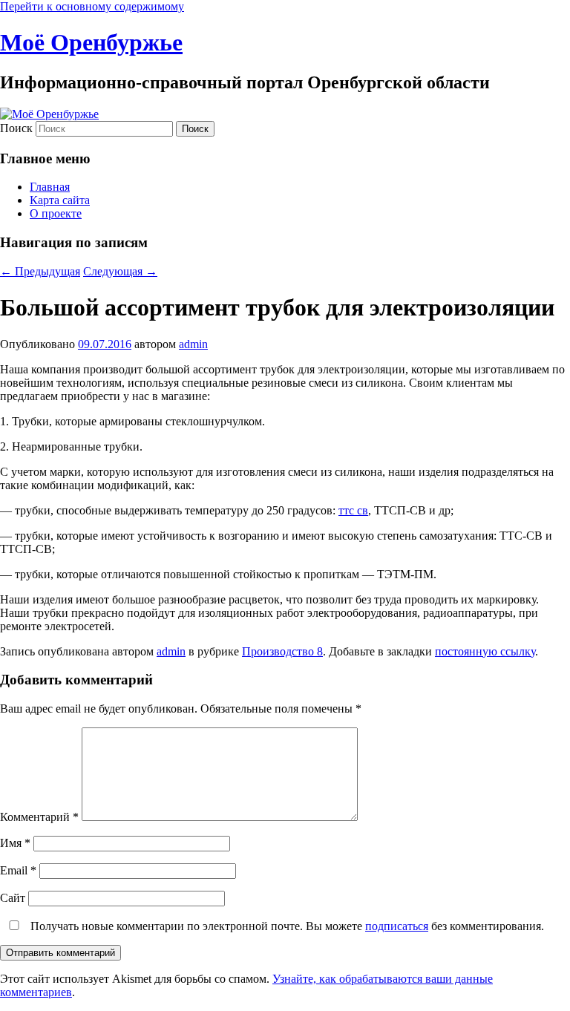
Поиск (16, 128)
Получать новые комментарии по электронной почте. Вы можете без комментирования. (285, 926)
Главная (50, 186)
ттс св (353, 510)
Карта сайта (60, 200)
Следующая (120, 271)
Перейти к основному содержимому (92, 6)
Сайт (12, 897)
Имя (15, 843)
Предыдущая (40, 271)
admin (193, 344)
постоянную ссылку (485, 651)
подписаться (396, 926)
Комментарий (39, 817)
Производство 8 (282, 651)
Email (18, 870)
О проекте (56, 213)
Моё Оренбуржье (91, 42)
